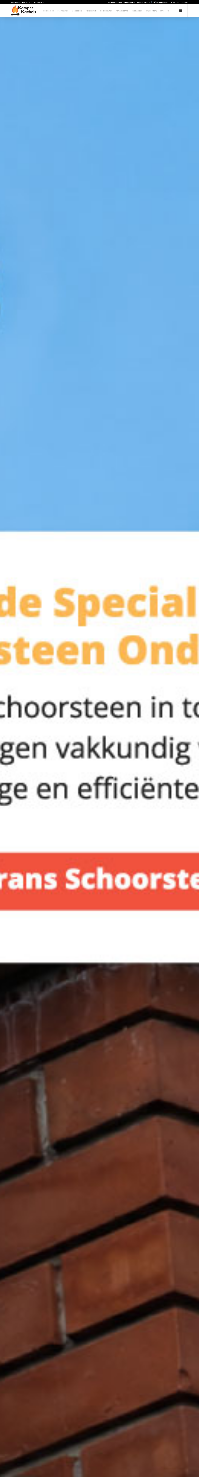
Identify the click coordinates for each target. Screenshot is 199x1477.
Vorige (6, 747)
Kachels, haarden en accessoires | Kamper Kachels (129, 2)
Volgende (192, 747)
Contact (185, 2)
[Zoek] (168, 10)
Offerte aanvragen (160, 2)
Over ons (174, 2)
